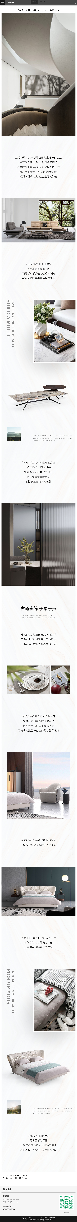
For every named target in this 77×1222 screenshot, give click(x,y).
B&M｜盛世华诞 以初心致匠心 (18, 1175)
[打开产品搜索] (74, 4)
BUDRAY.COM (35, 1220)
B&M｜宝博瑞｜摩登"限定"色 (18, 1178)
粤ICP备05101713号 (45, 1220)
